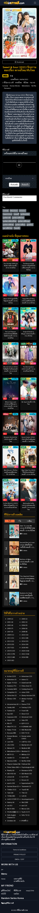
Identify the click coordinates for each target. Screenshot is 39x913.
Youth (24, 812)
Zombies (10, 821)
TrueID (24, 789)
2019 (9, 651)
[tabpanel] (19, 564)
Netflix (33, 86)
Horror (9, 720)
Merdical (24, 751)
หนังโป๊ (3, 894)
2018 (23, 647)
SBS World (25, 774)
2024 (23, 657)
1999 (9, 619)
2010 (23, 635)
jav (2, 869)
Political (24, 764)
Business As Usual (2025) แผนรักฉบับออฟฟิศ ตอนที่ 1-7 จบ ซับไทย (27, 595)
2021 (9, 654)
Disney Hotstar (27, 695)
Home (3, 879)
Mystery (10, 761)
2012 (23, 638)
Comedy (5, 86)
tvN (23, 796)
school (9, 777)
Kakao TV (10, 730)
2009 (9, 635)
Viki (23, 802)
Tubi (8, 793)
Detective (10, 695)
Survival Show (11, 786)
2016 (23, 644)
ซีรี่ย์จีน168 (17, 890)
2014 (23, 641)
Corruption (10, 692)
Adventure (25, 676)
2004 (23, 625)
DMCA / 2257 (19, 859)
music (23, 758)
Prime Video (11, 767)
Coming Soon (26, 689)
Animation (10, 679)
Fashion (9, 710)
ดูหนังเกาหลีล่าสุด (8, 224)
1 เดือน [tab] (29, 521)
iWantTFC (10, 726)
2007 (9, 632)
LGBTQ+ (25, 742)
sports (9, 783)
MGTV (9, 754)
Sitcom (24, 780)
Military (24, 754)
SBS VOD (10, 774)
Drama (24, 704)
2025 (9, 660)
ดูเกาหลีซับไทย (7, 228)
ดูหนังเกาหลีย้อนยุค (24, 221)
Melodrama (26, 86)
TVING (9, 796)
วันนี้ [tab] (9, 521)
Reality (9, 770)
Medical (24, 748)
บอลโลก (16, 894)
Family (9, 707)
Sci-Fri (9, 780)
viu (8, 805)
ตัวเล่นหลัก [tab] (14, 185)
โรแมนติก (17, 228)
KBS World (25, 730)
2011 (9, 638)
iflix (8, 723)
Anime (24, 679)
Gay (8, 714)
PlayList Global (12, 764)
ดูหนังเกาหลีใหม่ (20, 224)
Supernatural (26, 783)
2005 (9, 628)
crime (23, 692)
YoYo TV (24, 815)
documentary (11, 704)
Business (10, 686)
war (23, 805)
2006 (23, 628)
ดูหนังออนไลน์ (25, 214)
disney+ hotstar (27, 699)
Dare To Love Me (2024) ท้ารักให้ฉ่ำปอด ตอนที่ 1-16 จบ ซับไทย (27, 528)
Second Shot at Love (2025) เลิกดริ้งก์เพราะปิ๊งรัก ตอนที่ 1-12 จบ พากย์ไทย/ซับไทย (27, 544)
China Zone (25, 686)
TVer (23, 793)
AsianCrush (25, 683)
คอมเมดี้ (16, 214)
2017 (9, 647)
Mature (9, 748)
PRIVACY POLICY (20, 854)
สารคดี (24, 821)
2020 (23, 651)
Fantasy (24, 707)
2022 (23, 654)
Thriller (9, 789)
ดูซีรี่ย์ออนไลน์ (5, 890)
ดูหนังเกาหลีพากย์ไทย (9, 221)
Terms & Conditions (19, 850)
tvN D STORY (11, 799)
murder (9, 758)
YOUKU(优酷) (11, 812)
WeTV (9, 809)
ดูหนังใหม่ (30, 224)
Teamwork (25, 786)
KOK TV (24, 733)
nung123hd (30, 890)
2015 (9, 644)
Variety (9, 802)
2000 (23, 619)
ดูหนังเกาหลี (6, 217)
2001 (9, 622)
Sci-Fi (23, 777)
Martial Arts (26, 745)
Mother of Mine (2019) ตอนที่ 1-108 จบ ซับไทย (27, 561)
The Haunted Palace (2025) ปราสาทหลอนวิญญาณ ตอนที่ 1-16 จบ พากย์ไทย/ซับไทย (27, 578)
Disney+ (10, 699)
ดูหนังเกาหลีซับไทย (18, 217)
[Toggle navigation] (35, 3)
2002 (23, 622)
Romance (7, 88)
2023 (9, 657)
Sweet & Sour (7, 214)
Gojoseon (10, 717)
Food (23, 710)
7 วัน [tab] (19, 521)
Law (8, 742)
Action (9, 676)
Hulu (23, 720)
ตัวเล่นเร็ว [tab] (25, 185)
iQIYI (23, 723)
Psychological (26, 767)
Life (8, 745)
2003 (9, 625)
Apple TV (10, 683)
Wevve (24, 809)
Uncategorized (27, 799)
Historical (25, 717)
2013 (9, 641)
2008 (23, 632)
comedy (5, 210)
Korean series (26, 736)
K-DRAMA (25, 726)
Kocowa (10, 733)
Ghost (24, 714)
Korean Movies (15, 86)
